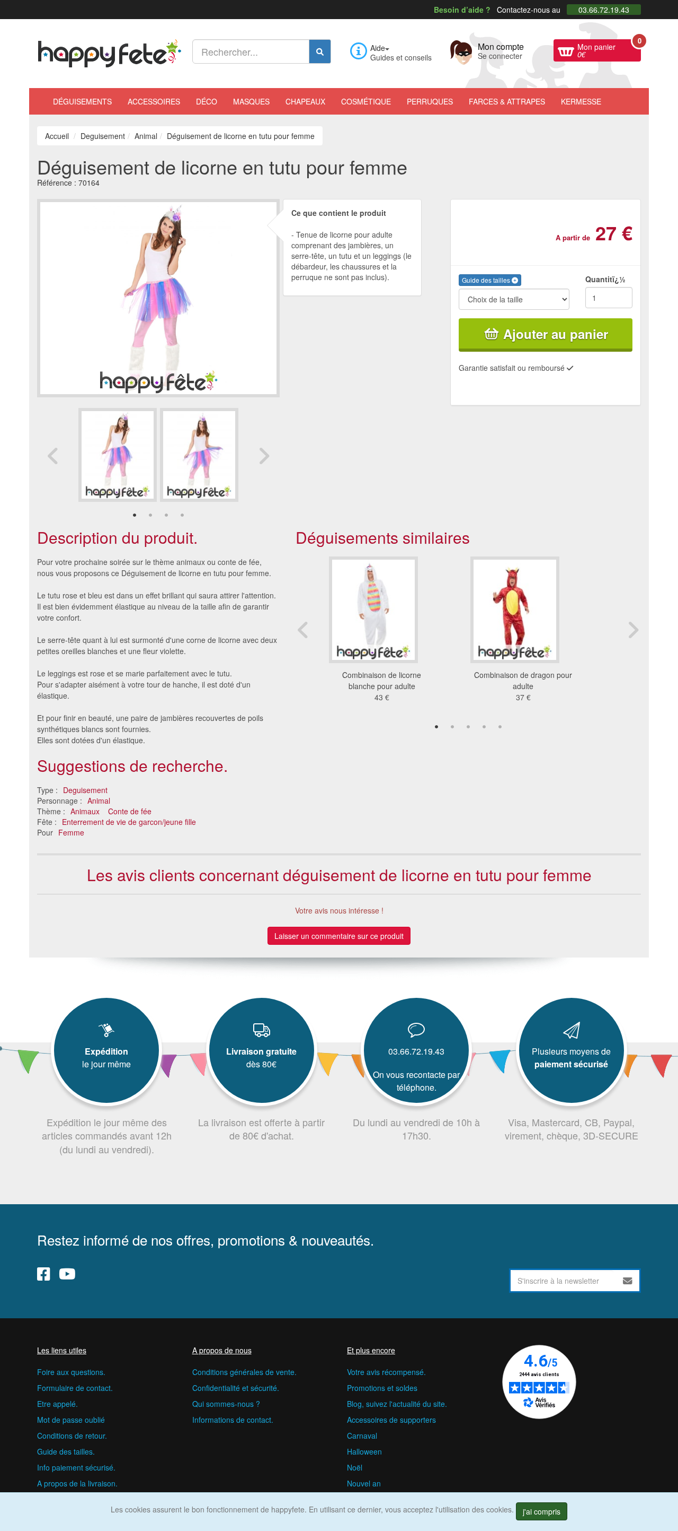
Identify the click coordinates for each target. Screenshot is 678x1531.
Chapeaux (305, 101)
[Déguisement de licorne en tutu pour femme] (117, 455)
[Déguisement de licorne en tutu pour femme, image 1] (199, 455)
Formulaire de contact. (75, 1387)
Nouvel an (364, 1483)
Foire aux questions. (71, 1372)
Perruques (430, 101)
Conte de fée (129, 811)
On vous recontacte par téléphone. (416, 1080)
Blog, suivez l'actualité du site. (397, 1403)
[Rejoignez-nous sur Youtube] (67, 1273)
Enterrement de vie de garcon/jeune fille (129, 821)
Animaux (85, 811)
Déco (206, 101)
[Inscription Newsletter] (627, 1281)
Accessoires (154, 101)
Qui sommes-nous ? (226, 1403)
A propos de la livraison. (77, 1483)
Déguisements (82, 101)
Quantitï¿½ (605, 279)
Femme (71, 832)
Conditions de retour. (72, 1435)
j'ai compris (541, 1511)
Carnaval (362, 1435)
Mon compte (501, 49)
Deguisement (85, 790)
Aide (377, 47)
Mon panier (609, 49)
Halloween (364, 1451)
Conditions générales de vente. (244, 1372)
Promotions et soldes (382, 1387)
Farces (507, 101)
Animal (98, 800)
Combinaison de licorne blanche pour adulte (381, 680)
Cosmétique (366, 101)
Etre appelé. (57, 1403)
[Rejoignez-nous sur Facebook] (43, 1273)
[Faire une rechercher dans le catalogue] (320, 51)
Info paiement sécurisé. (76, 1467)
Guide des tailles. (66, 1451)
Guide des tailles (487, 279)
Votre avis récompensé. (386, 1372)
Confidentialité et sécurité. (235, 1387)
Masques (251, 101)
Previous (53, 456)
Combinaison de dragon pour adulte (523, 680)
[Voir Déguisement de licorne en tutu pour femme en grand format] (158, 296)
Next (264, 456)
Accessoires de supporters (391, 1419)
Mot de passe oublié (71, 1419)
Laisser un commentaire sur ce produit (339, 935)
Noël (354, 1467)
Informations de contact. (232, 1419)
